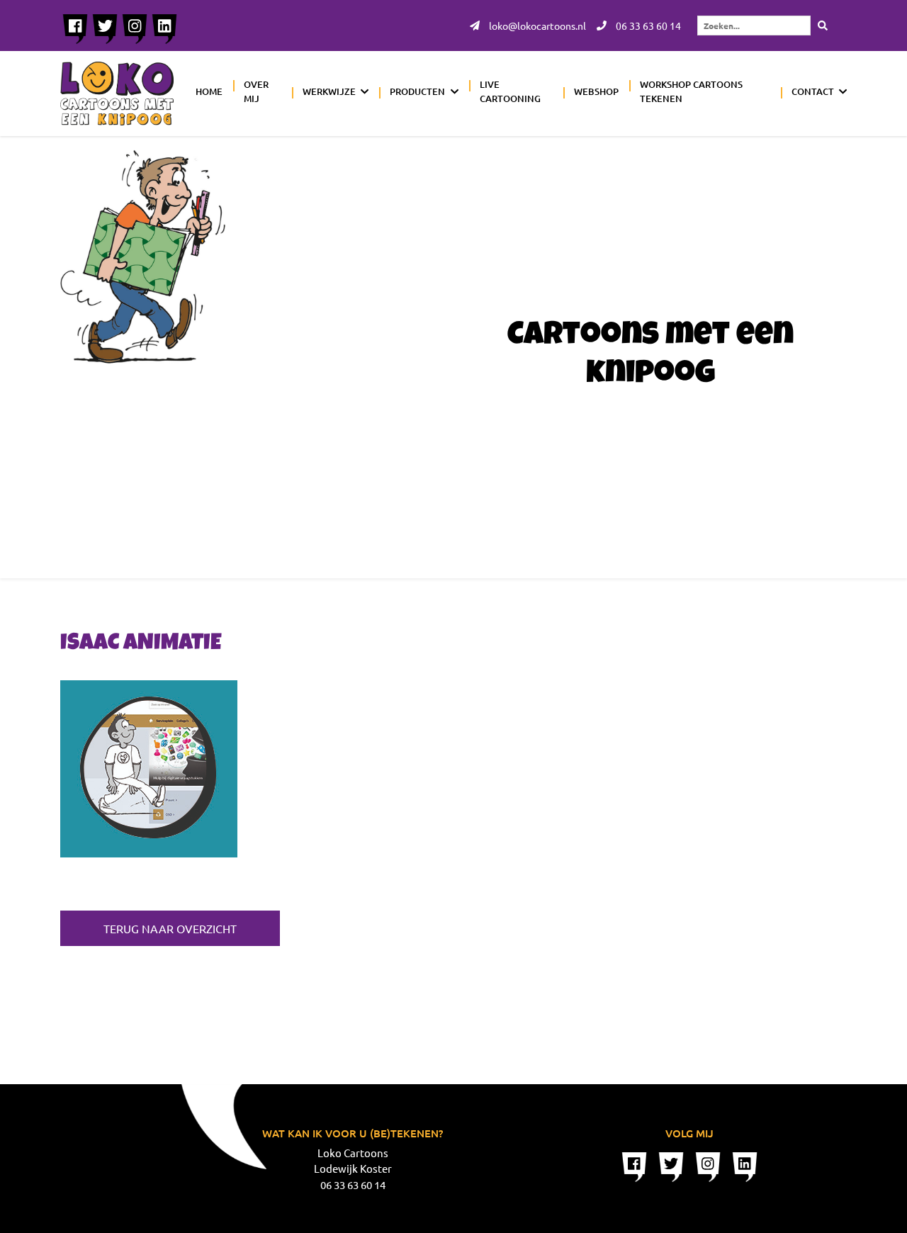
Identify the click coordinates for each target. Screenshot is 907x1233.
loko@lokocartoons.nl (536, 25)
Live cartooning (510, 91)
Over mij (256, 91)
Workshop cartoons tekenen (691, 91)
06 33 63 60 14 (647, 25)
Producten (417, 91)
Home (209, 91)
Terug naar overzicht (170, 928)
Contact (812, 91)
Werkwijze (329, 91)
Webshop (596, 91)
